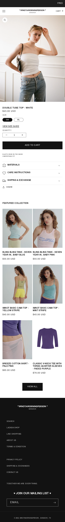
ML (18, 120)
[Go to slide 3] (9, 250)
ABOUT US (11, 440)
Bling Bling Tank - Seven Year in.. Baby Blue (17, 253)
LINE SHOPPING (14, 434)
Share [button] (9, 187)
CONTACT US (12, 472)
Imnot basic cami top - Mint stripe (46, 309)
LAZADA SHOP (13, 428)
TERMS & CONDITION (16, 447)
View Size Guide (10, 126)
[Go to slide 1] (4, 250)
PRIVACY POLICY (14, 460)
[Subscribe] (54, 503)
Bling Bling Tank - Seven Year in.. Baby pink (47, 253)
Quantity (7, 130)
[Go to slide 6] (17, 250)
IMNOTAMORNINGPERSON (29, 518)
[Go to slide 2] (7, 250)
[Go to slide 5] (14, 250)
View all (32, 387)
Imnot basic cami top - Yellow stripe (15, 309)
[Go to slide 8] (51, 362)
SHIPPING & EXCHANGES (18, 466)
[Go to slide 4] (12, 250)
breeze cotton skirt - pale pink (15, 365)
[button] (3, 11)
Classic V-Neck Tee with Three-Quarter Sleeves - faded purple (47, 366)
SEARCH (10, 421)
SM (7, 120)
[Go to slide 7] (19, 250)
